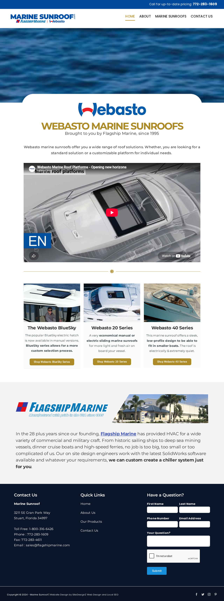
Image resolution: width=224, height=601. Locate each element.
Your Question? (158, 533)
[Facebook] (196, 594)
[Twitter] (202, 594)
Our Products (91, 522)
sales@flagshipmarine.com (48, 545)
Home (85, 504)
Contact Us (89, 530)
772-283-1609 (205, 4)
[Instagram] (209, 594)
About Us (87, 513)
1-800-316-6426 (41, 529)
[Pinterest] (215, 594)
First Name (155, 504)
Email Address (190, 518)
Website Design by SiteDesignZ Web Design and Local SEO (84, 594)
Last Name (187, 504)
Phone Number (158, 518)
